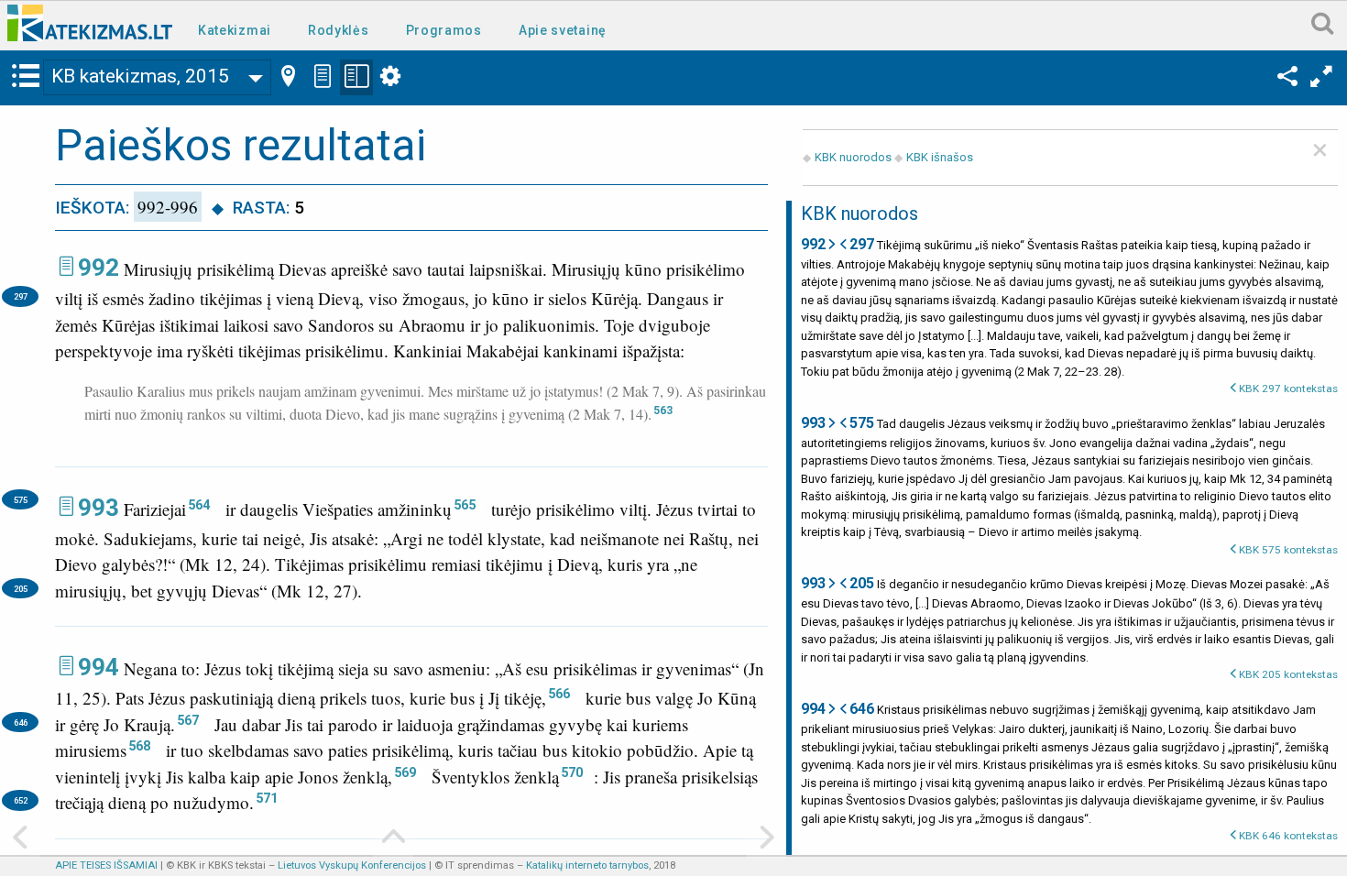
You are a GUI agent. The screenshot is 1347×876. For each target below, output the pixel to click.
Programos (444, 30)
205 (20, 589)
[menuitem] (238, 29)
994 (98, 667)
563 (663, 410)
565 (465, 505)
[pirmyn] (766, 839)
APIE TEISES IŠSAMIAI (106, 865)
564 (199, 505)
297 (20, 296)
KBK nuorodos (853, 157)
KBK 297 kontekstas (1288, 388)
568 (139, 746)
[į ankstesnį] (20, 839)
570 (572, 772)
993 (98, 507)
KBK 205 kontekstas (1288, 674)
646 (20, 722)
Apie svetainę (563, 30)
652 (20, 800)
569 (405, 772)
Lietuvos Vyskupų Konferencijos (352, 865)
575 (20, 500)
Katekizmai (234, 30)
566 (559, 693)
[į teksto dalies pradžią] (393, 839)
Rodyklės (338, 30)
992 (98, 267)
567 (188, 720)
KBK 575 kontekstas (1288, 549)
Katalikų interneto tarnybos (587, 865)
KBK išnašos (939, 157)
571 (267, 798)
